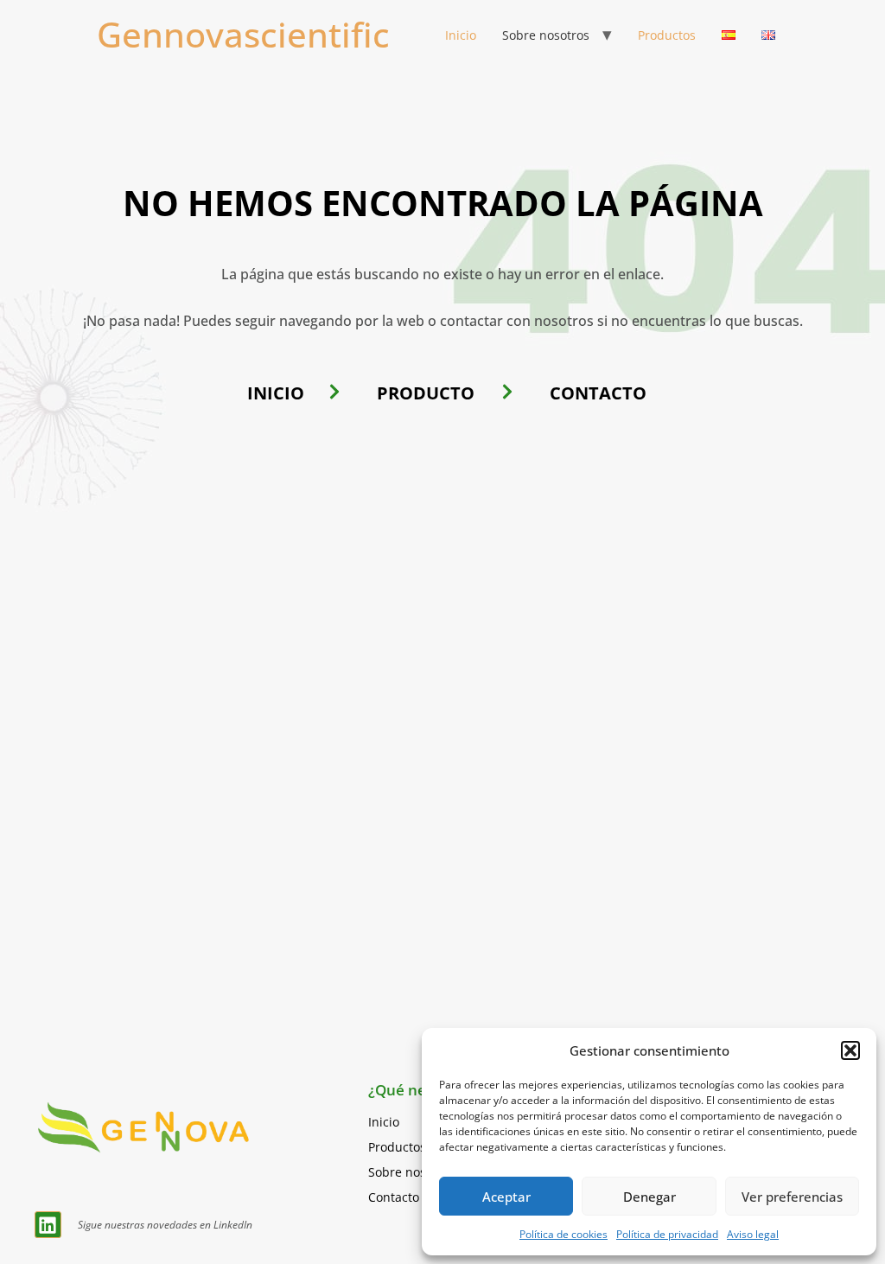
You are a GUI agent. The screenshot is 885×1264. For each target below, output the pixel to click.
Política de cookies (563, 1234)
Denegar (649, 1196)
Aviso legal (753, 1234)
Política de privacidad (667, 1234)
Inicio (460, 35)
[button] (850, 1050)
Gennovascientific (243, 34)
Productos (667, 35)
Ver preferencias (792, 1196)
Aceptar (506, 1196)
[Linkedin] (48, 1224)
